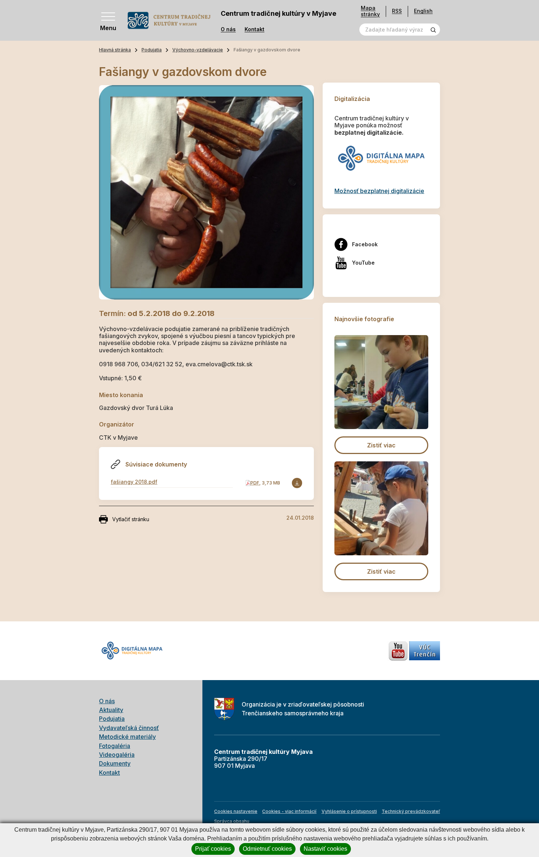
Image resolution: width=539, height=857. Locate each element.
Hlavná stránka (115, 49)
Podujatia (152, 49)
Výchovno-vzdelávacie (197, 49)
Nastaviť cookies (325, 849)
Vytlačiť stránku (130, 519)
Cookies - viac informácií (289, 811)
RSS (397, 11)
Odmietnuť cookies (267, 849)
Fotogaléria (114, 745)
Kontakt (254, 29)
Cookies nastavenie (235, 811)
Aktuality (111, 709)
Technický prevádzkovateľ (411, 811)
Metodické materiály (127, 736)
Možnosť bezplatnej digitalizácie (379, 191)
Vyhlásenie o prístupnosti (349, 811)
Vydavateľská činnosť (129, 727)
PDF (254, 483)
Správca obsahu (231, 821)
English (423, 11)
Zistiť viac (381, 445)
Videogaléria (117, 754)
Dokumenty (115, 763)
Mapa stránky (370, 11)
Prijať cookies (213, 849)
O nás (228, 29)
